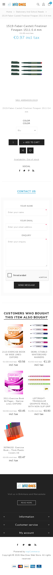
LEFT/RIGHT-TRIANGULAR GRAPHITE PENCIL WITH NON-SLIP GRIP (39, 402)
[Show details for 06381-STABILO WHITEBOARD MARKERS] (39, 336)
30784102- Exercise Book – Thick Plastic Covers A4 (14, 450)
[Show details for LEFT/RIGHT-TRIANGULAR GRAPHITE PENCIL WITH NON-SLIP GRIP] (39, 382)
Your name (26, 206)
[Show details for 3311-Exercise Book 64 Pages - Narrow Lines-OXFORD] (14, 382)
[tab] (26, 191)
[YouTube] (29, 545)
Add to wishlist (30, 150)
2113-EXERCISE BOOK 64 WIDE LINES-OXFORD (13, 355)
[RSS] (35, 545)
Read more (26, 503)
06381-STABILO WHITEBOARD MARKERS (39, 355)
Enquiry (26, 235)
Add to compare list (23, 150)
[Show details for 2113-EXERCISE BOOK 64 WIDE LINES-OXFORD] (14, 336)
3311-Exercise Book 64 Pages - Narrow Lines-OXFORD (14, 401)
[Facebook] (17, 545)
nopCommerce (33, 551)
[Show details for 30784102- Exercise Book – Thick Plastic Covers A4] (14, 431)
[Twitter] (23, 545)
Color (26, 120)
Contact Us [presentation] (26, 191)
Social (26, 166)
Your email (26, 220)
